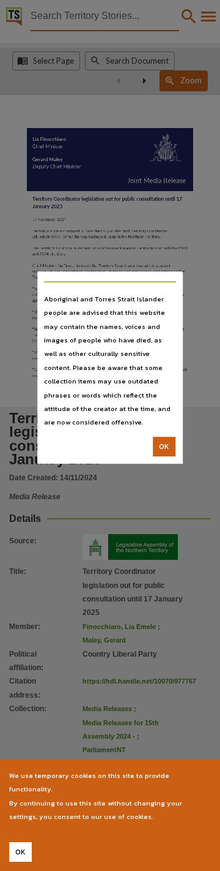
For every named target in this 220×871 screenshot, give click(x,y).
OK (164, 446)
